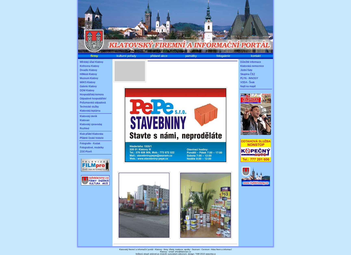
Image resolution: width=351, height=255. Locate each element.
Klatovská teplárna (90, 110)
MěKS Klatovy (87, 82)
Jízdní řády (246, 70)
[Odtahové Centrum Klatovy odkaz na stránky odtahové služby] (255, 162)
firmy (94, 56)
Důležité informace (250, 62)
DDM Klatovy (87, 90)
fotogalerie (223, 56)
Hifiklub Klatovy (88, 74)
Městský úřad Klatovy (91, 62)
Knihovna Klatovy (89, 66)
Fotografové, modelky (92, 147)
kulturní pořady (126, 56)
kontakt (256, 56)
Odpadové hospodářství (93, 98)
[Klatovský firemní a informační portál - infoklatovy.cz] (95, 186)
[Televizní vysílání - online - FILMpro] (95, 172)
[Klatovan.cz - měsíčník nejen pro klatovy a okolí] (255, 135)
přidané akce (158, 56)
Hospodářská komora (92, 94)
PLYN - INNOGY (249, 78)
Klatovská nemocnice (252, 66)
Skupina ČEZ (247, 74)
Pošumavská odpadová (93, 102)
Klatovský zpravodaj (91, 124)
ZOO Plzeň (86, 151)
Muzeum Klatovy (89, 78)
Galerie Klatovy (88, 86)
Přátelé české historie (92, 138)
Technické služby (89, 106)
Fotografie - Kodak (90, 143)
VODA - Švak (247, 82)
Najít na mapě (248, 86)
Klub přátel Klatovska (91, 133)
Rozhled (84, 128)
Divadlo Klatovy (88, 70)
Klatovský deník (88, 116)
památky (191, 56)
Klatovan (85, 120)
